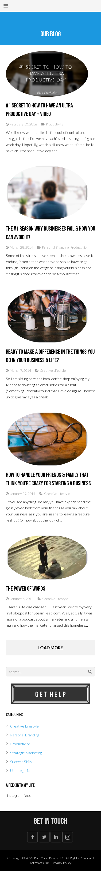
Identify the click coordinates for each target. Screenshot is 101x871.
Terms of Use (39, 863)
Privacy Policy (61, 863)
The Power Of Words (25, 588)
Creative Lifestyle (53, 370)
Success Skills (21, 761)
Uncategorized (22, 770)
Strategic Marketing (26, 752)
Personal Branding (55, 247)
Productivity (54, 124)
